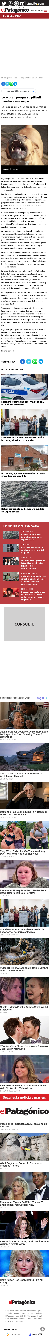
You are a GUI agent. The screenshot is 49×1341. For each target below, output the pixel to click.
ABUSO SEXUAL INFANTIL (29, 573)
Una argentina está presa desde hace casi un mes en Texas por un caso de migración (33, 596)
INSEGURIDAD (25, 545)
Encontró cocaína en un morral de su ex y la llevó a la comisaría (22, 403)
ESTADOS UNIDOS (27, 589)
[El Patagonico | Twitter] (3, 4)
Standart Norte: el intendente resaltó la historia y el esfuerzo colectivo (23, 439)
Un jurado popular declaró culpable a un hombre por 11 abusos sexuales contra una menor (33, 580)
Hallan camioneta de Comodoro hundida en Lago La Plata (22, 510)
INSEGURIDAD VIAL (27, 531)
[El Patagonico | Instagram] (16, 4)
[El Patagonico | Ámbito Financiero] (35, 4)
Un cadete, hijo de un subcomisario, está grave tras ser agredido (23, 474)
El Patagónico (6, 78)
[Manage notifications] (42, 1329)
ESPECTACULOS (26, 558)
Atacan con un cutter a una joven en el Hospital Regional (32, 550)
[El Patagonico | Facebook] (10, 4)
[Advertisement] (24, 46)
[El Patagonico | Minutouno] (23, 4)
